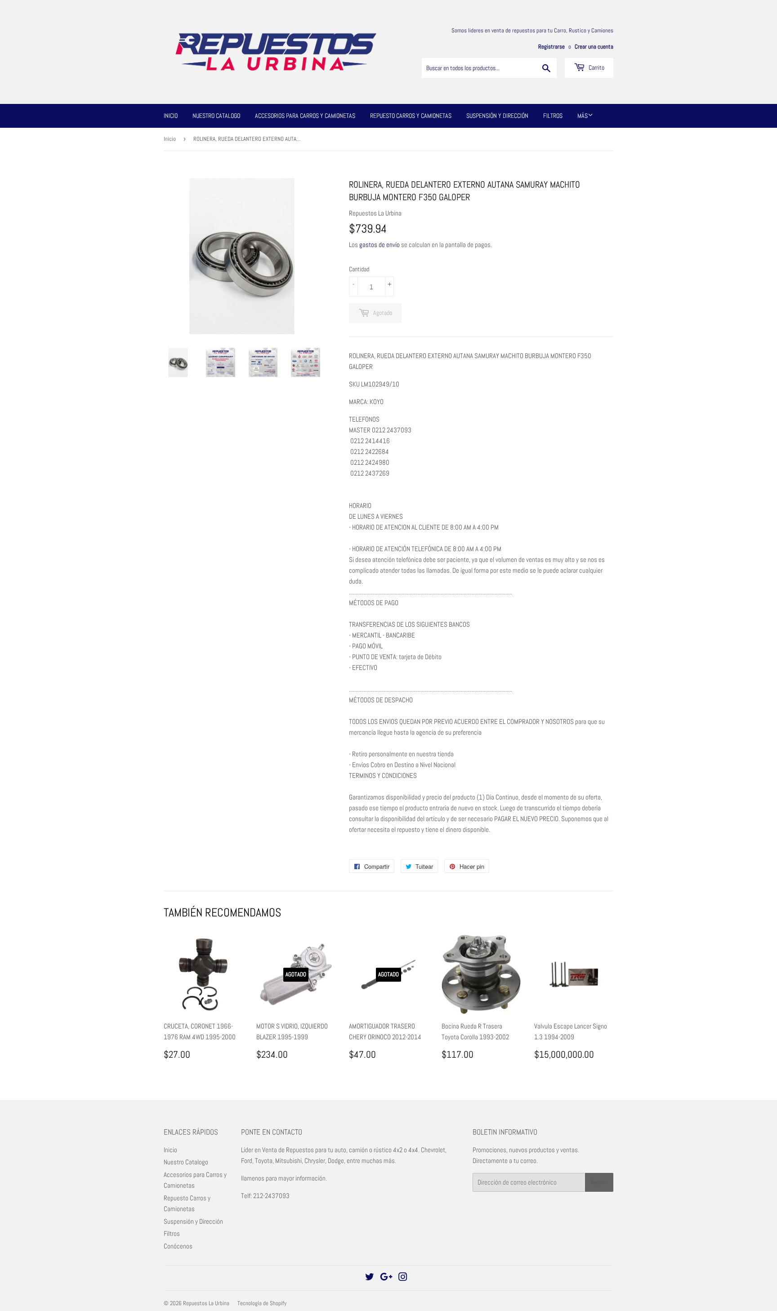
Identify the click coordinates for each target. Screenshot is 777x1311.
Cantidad (359, 269)
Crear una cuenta (594, 46)
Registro (599, 1182)
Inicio (171, 116)
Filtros (553, 116)
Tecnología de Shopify (261, 1303)
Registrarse (551, 46)
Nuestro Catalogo (216, 116)
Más (582, 116)
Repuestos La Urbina (206, 1303)
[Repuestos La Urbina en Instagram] (402, 1278)
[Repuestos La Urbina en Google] (386, 1278)
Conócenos (178, 1246)
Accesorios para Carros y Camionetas (305, 116)
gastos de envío (379, 244)
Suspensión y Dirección (497, 116)
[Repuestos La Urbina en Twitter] (369, 1278)
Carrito (595, 67)
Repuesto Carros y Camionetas (410, 116)
